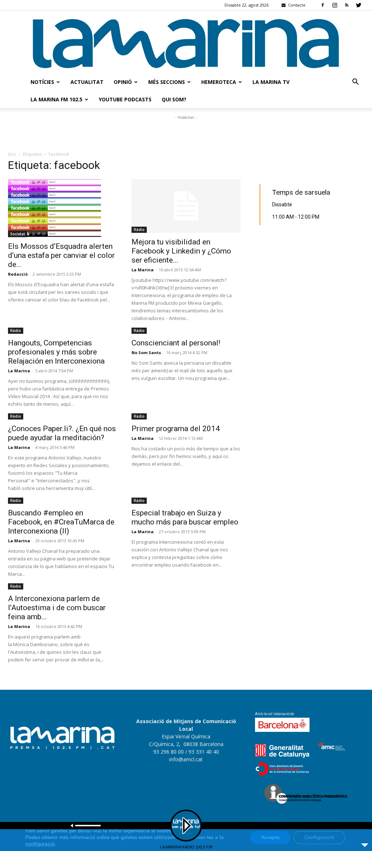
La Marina (143, 269)
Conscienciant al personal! (176, 343)
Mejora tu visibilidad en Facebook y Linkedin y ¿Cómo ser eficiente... (181, 251)
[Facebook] (322, 5)
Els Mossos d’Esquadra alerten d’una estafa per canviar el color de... (61, 255)
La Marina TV (271, 81)
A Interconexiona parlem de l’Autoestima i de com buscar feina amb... (57, 607)
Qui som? (174, 99)
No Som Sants (146, 352)
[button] (355, 82)
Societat (17, 233)
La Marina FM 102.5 (56, 99)
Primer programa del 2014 (176, 428)
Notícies (42, 81)
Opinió (123, 81)
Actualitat (87, 81)
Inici (12, 154)
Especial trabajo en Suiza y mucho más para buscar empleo (185, 517)
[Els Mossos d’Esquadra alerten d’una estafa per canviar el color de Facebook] (62, 208)
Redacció (18, 274)
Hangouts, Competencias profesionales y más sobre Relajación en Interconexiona (56, 352)
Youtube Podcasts (125, 99)
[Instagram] (334, 5)
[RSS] (346, 5)
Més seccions (166, 81)
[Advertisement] (186, 132)
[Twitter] (358, 5)
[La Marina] (186, 42)
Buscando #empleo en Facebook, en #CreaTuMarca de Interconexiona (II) (61, 521)
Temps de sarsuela (301, 192)
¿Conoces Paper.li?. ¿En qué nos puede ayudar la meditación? (62, 433)
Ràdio (139, 229)
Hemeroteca (218, 81)
